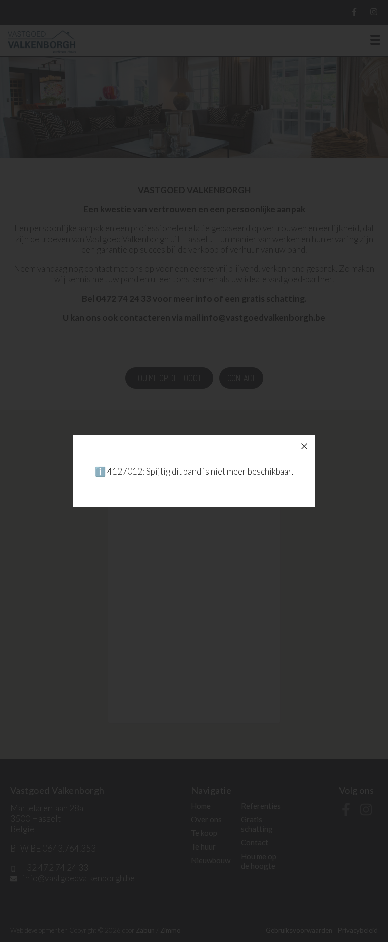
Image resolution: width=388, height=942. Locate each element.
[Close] (304, 446)
